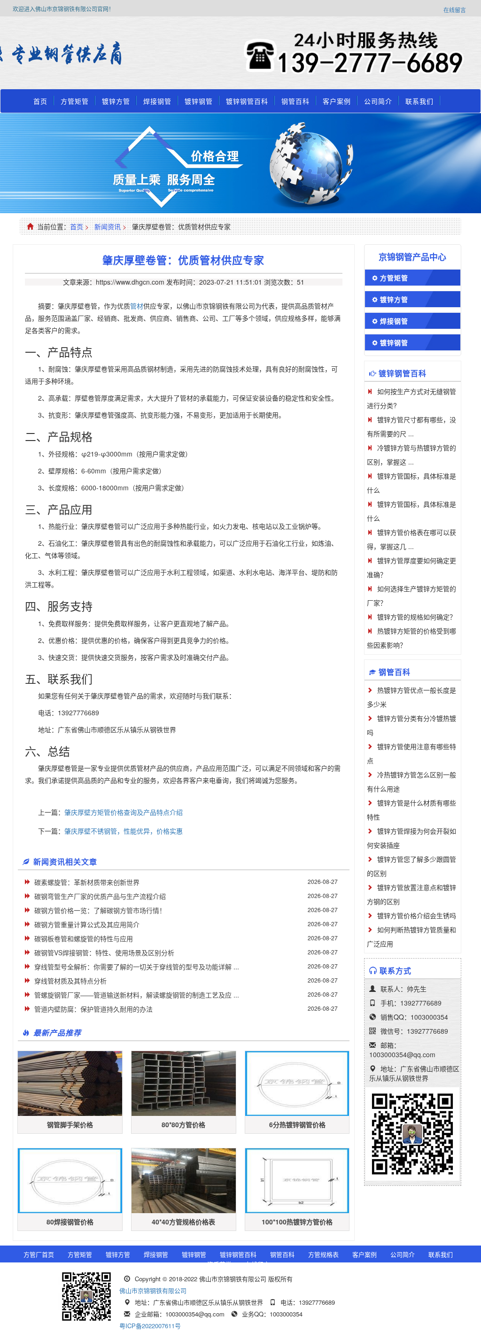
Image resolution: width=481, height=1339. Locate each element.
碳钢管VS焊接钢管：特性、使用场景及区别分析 (104, 952)
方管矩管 (75, 101)
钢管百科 (295, 101)
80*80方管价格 (183, 1124)
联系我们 (419, 101)
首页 (40, 101)
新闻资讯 (107, 226)
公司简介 (378, 101)
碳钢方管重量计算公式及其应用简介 (87, 924)
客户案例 (337, 101)
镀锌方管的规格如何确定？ (416, 616)
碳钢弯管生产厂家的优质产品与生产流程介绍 (100, 896)
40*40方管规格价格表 (183, 1221)
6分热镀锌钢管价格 (297, 1124)
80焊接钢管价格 (70, 1221)
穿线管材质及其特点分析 (70, 980)
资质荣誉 (219, 1264)
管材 (136, 305)
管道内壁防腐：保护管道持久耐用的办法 (93, 1009)
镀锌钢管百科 (247, 101)
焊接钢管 (157, 101)
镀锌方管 (116, 101)
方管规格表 (323, 1254)
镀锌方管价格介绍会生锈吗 (416, 915)
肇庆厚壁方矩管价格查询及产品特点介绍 (123, 812)
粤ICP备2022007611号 (150, 1325)
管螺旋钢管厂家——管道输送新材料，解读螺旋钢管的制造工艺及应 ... (136, 994)
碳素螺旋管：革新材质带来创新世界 (87, 882)
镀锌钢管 (199, 101)
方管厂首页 (38, 1254)
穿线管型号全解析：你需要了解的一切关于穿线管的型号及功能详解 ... (136, 966)
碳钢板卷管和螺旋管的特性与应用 (83, 938)
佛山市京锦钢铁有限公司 (152, 1290)
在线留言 (454, 10)
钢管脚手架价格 (70, 1124)
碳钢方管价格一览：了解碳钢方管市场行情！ (100, 910)
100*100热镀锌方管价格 (297, 1221)
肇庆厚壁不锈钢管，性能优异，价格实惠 (123, 831)
